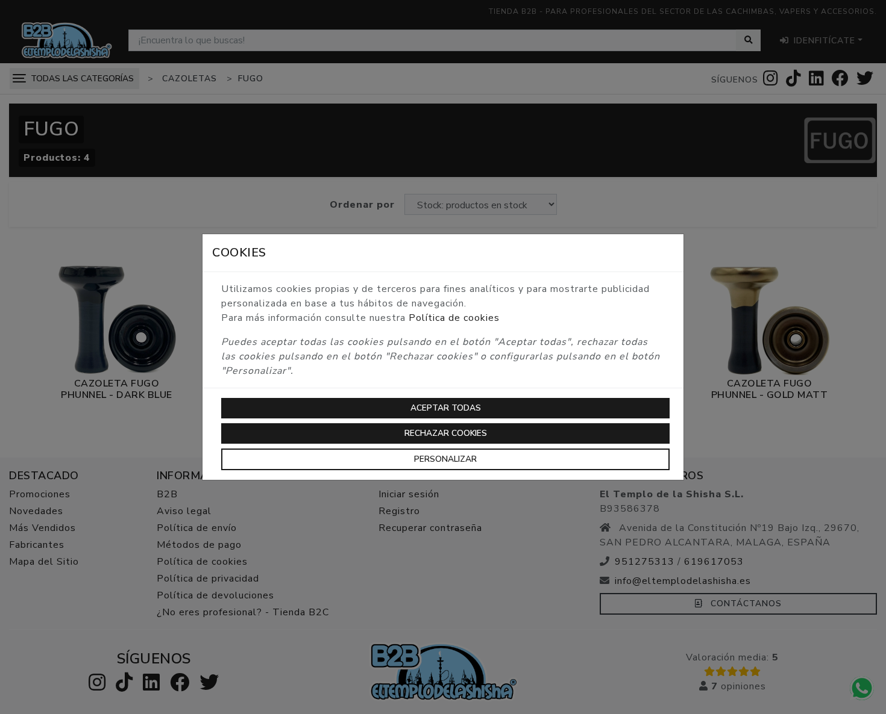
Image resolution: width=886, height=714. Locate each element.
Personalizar (445, 459)
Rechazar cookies (445, 433)
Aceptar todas (445, 408)
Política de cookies (454, 317)
